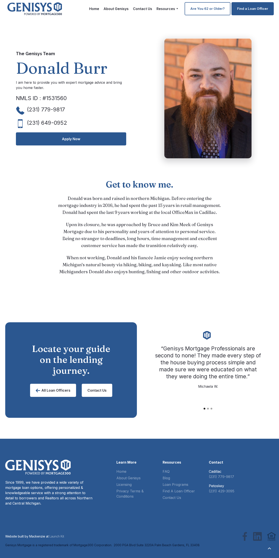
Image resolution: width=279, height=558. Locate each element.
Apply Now (71, 139)
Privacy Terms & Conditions (130, 493)
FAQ (166, 471)
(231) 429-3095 (221, 491)
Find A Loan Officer (179, 491)
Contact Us (142, 9)
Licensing (124, 484)
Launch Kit (56, 536)
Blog (166, 478)
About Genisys (116, 9)
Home (94, 9)
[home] (34, 8)
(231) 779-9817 (221, 476)
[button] (167, 8)
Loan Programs (175, 484)
